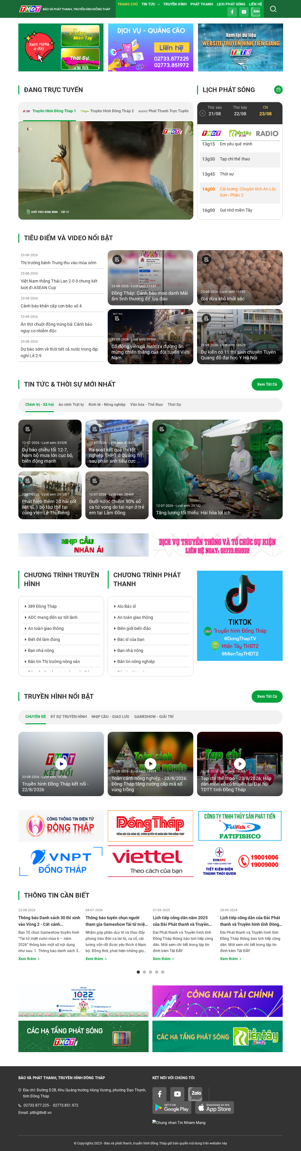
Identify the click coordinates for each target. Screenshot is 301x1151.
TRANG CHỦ (128, 4)
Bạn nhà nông (41, 650)
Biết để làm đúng (44, 639)
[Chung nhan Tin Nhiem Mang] (217, 1123)
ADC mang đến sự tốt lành (53, 617)
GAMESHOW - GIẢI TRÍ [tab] (154, 716)
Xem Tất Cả (267, 384)
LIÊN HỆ (255, 4)
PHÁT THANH (201, 4)
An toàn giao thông (46, 628)
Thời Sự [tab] (174, 404)
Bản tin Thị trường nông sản (54, 661)
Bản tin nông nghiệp (136, 661)
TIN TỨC (148, 4)
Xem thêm (27, 959)
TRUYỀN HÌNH (175, 4)
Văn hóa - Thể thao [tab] (146, 404)
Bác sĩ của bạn (130, 639)
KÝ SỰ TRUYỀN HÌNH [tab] (69, 716)
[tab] (49, 111)
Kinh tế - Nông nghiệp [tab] (107, 404)
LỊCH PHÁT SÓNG (231, 4)
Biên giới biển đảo (134, 628)
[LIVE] (105, 170)
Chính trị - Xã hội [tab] (39, 404)
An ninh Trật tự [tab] (71, 404)
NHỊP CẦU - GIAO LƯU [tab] (110, 716)
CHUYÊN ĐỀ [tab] (35, 716)
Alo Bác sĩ (126, 606)
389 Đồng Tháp (42, 606)
